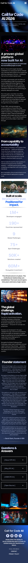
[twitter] (20, 536)
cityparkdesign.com (23, 559)
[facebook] (7, 536)
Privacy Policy (14, 554)
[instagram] (12, 536)
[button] (14, 460)
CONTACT (14, 551)
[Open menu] (25, 3)
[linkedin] (16, 536)
